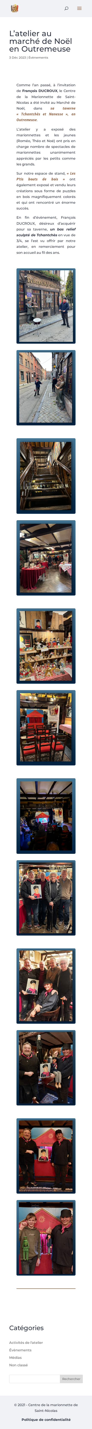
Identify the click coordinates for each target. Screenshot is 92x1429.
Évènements (38, 57)
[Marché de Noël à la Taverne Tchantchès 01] (45, 1023)
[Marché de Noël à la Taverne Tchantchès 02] (45, 1104)
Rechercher (71, 1379)
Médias (15, 1358)
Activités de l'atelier (26, 1343)
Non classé (18, 1365)
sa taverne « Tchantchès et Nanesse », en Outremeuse (45, 114)
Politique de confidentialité (46, 1420)
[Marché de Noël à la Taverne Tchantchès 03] (45, 1192)
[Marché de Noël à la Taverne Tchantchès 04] (45, 1274)
